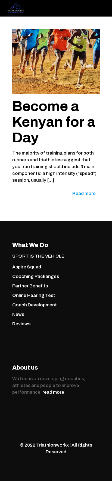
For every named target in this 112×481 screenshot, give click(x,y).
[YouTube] (56, 461)
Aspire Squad (26, 267)
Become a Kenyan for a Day (53, 121)
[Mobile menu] (104, 8)
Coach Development (34, 304)
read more (53, 392)
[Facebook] (49, 461)
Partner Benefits (30, 285)
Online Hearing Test (33, 295)
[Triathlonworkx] (15, 8)
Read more (84, 193)
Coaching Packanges (35, 276)
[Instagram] (63, 461)
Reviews (21, 323)
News (18, 314)
